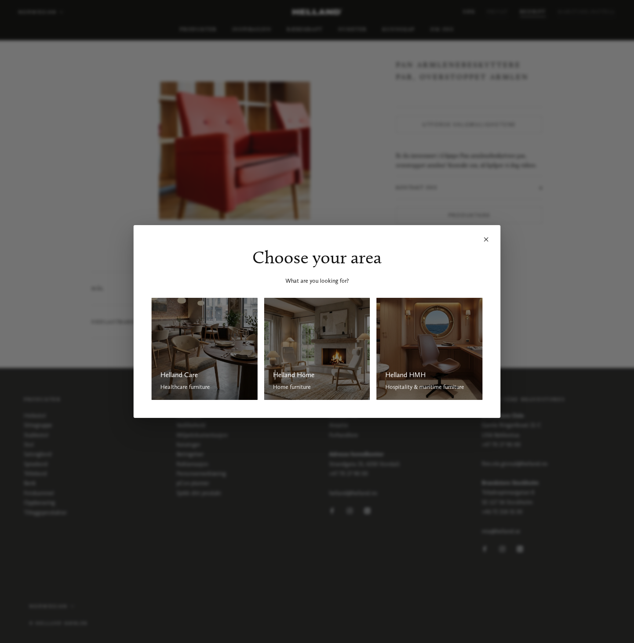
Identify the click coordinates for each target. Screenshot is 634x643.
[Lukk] (486, 239)
